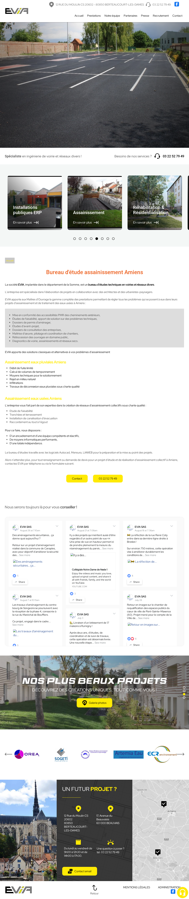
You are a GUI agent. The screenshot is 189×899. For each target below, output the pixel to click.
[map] (160, 830)
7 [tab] (107, 238)
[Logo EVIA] (17, 11)
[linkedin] (182, 5)
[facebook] (177, 5)
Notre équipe (112, 16)
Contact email (82, 871)
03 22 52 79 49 (161, 4)
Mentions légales (136, 887)
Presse (145, 16)
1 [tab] (74, 238)
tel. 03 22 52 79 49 (108, 852)
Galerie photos (97, 703)
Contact (177, 16)
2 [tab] (80, 238)
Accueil (79, 16)
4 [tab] (91, 238)
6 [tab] (102, 238)
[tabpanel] (35, 203)
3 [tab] (85, 238)
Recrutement (161, 16)
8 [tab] (113, 238)
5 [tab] (96, 238)
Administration (169, 887)
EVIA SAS (25, 526)
